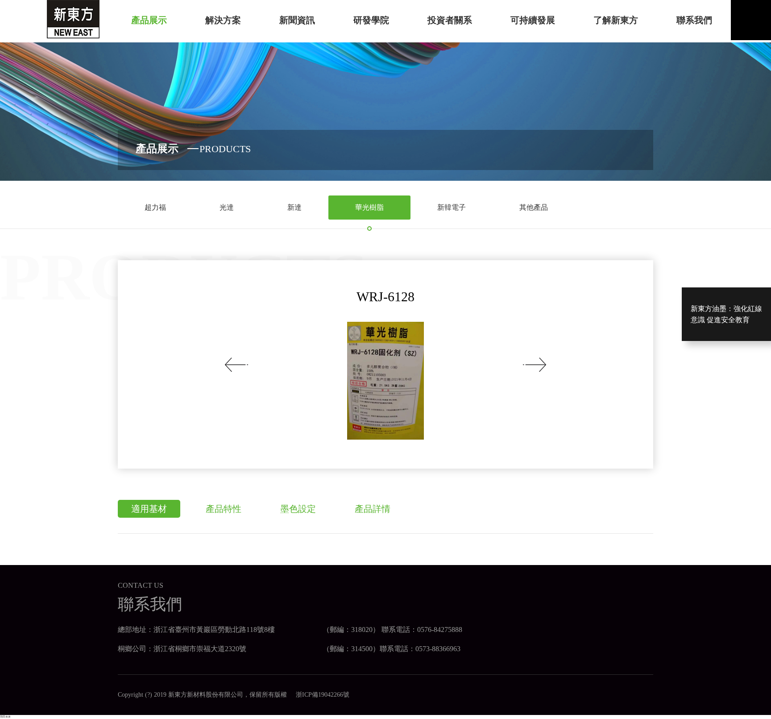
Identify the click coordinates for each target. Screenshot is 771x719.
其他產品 (533, 207)
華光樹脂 (369, 207)
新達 (294, 207)
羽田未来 (5, 716)
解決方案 (223, 20)
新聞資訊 (297, 20)
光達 (227, 207)
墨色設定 (298, 509)
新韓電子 (451, 207)
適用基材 (149, 509)
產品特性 (223, 509)
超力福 (155, 207)
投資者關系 (449, 20)
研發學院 (371, 20)
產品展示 (149, 20)
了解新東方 (615, 20)
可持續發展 (532, 20)
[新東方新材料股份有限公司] (73, 18)
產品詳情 (372, 509)
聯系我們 (694, 20)
